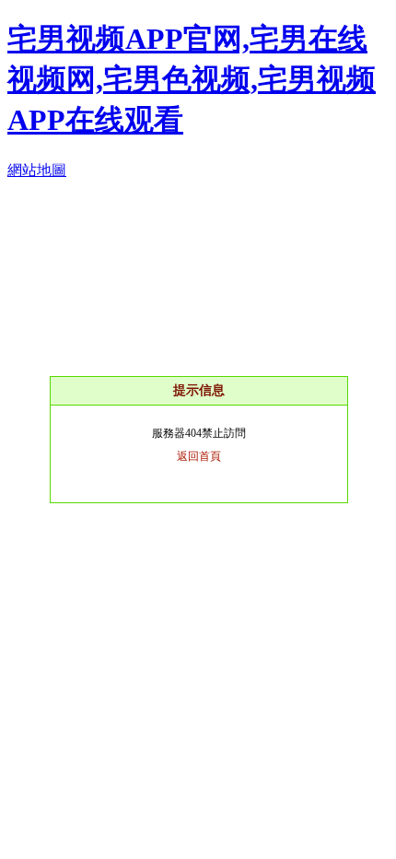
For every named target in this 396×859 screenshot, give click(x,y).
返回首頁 (199, 456)
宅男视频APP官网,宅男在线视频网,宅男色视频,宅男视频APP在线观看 (191, 79)
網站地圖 (36, 170)
